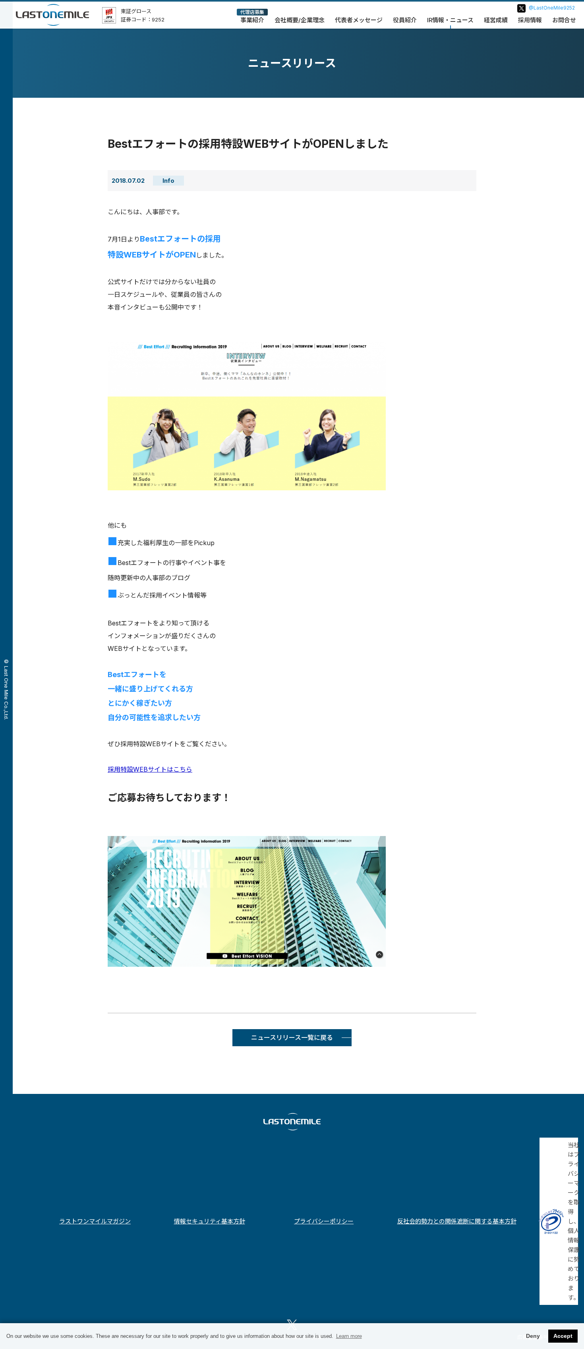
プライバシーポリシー (324, 1221)
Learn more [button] (349, 1336)
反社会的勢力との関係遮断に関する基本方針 (456, 1221)
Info (168, 180)
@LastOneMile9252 (552, 8)
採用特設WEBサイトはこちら (150, 769)
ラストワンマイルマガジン (95, 1221)
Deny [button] (533, 1336)
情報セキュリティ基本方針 (209, 1221)
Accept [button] (562, 1336)
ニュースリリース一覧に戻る (292, 1037)
